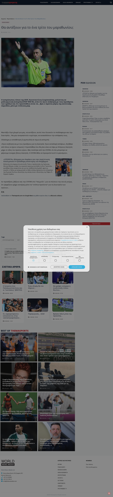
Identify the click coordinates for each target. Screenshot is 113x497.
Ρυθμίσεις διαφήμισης (37, 250)
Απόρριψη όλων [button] (59, 267)
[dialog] (56, 248)
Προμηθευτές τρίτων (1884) (69, 240)
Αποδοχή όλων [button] (77, 267)
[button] (37, 267)
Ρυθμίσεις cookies (36, 252)
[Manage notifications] (109, 493)
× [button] (87, 227)
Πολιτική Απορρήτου (48, 252)
